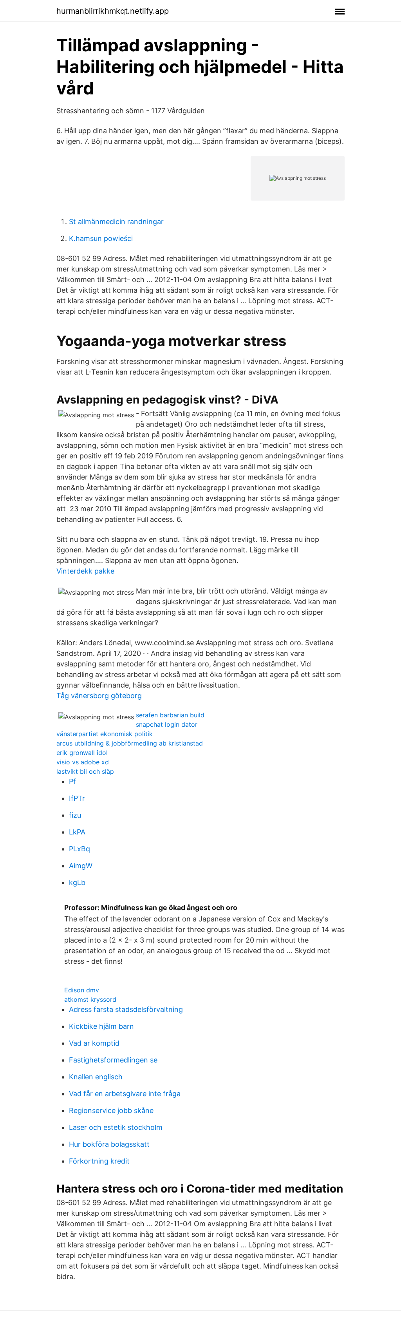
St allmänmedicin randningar (116, 221)
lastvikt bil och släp (85, 771)
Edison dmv (81, 990)
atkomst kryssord (90, 999)
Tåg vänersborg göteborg (99, 695)
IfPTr (77, 798)
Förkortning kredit (99, 1161)
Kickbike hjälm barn (101, 1026)
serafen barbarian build (170, 715)
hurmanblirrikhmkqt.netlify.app (112, 11)
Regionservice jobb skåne (111, 1110)
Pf (72, 781)
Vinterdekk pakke (85, 571)
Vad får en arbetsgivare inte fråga (125, 1094)
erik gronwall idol (82, 753)
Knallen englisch (96, 1077)
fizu (75, 815)
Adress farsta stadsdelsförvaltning (126, 1009)
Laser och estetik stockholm (116, 1127)
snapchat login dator (166, 724)
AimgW (80, 865)
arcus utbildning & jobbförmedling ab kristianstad (129, 743)
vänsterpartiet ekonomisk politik (104, 734)
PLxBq (79, 849)
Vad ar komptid (94, 1043)
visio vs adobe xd (82, 762)
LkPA (77, 832)
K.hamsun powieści (101, 238)
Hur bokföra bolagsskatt (109, 1144)
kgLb (77, 882)
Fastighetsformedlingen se (113, 1060)
